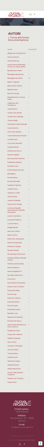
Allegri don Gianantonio (16, 53)
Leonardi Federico (14, 220)
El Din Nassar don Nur (15, 170)
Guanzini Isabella (13, 200)
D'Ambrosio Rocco (14, 151)
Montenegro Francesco (16, 254)
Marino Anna (12, 235)
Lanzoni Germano (14, 216)
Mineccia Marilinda (14, 243)
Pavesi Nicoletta (13, 290)
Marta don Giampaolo (15, 239)
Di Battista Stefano (14, 162)
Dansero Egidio (13, 155)
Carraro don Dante (14, 113)
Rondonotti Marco (14, 321)
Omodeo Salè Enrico (15, 275)
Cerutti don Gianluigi (15, 117)
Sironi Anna (11, 342)
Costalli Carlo (12, 139)
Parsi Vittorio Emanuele (16, 283)
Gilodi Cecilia (12, 197)
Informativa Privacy (24, 440)
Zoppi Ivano (12, 382)
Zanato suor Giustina (15, 378)
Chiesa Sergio (12, 120)
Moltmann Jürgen (14, 246)
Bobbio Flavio (12, 90)
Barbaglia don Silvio (15, 78)
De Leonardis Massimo (16, 158)
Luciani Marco (12, 224)
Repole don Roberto (15, 317)
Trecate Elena (12, 353)
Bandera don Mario (14, 70)
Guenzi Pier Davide (14, 204)
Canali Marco (12, 109)
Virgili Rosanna (13, 365)
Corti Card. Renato (14, 132)
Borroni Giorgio (13, 93)
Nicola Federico (13, 268)
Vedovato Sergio (13, 361)
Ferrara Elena (12, 177)
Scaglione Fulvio (13, 331)
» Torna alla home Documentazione (18, 38)
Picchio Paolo (12, 306)
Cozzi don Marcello (14, 143)
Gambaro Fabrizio (14, 185)
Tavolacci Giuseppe (14, 346)
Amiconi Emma (13, 57)
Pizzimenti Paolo (13, 309)
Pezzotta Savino (13, 302)
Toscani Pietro (13, 350)
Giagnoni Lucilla (13, 193)
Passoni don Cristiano (15, 287)
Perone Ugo (12, 294)
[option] (22, 22)
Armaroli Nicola (13, 61)
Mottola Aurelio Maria (15, 264)
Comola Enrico (13, 128)
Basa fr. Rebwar (13, 82)
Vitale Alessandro (14, 369)
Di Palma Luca (12, 166)
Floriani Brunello (13, 181)
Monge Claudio (13, 250)
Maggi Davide (12, 227)
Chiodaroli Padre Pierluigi (17, 124)
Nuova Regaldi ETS (14, 271)
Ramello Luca (12, 313)
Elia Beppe (11, 174)
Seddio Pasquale (13, 338)
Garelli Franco (12, 189)
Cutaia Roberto (13, 147)
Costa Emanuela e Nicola (16, 136)
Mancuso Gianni (13, 231)
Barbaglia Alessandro (15, 74)
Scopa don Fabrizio (14, 334)
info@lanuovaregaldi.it (22, 427)
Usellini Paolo (12, 357)
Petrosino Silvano (14, 298)
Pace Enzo (11, 279)
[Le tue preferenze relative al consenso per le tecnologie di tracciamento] (40, 443)
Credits (33, 440)
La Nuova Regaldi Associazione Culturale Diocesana (16, 210)
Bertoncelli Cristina (14, 86)
